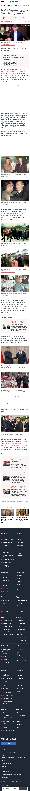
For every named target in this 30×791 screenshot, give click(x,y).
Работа (19, 539)
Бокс (18, 578)
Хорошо (23, 788)
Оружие (4, 659)
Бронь (19, 652)
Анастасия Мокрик (9, 17)
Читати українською (6, 21)
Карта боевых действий (6, 650)
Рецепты (19, 709)
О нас (3, 749)
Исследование (21, 611)
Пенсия (3, 709)
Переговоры (6, 656)
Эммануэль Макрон (5, 684)
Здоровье (19, 597)
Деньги (4, 577)
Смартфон (5, 611)
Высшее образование (21, 554)
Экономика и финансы (5, 573)
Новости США (6, 623)
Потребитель (21, 623)
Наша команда (6, 769)
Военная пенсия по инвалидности (8, 722)
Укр (28, 2)
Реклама (4, 760)
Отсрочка (20, 655)
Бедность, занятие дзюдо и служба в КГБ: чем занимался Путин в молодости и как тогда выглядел (19, 327)
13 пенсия (5, 713)
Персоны (4, 670)
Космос (4, 603)
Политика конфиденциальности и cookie (14, 752)
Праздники (19, 670)
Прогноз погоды (22, 561)
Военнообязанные (22, 657)
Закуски (19, 727)
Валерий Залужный (5, 689)
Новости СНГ (6, 629)
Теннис (19, 581)
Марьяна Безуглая (8, 701)
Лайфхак (19, 634)
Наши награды (6, 763)
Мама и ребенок (22, 600)
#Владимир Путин (22, 501)
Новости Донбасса (8, 559)
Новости (4, 533)
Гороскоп (20, 620)
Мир (2, 617)
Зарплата (20, 537)
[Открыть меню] (2, 2)
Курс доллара (6, 588)
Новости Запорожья (5, 551)
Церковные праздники (20, 674)
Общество (19, 533)
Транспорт (5, 580)
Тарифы (4, 585)
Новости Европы (7, 620)
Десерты (19, 721)
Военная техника (7, 665)
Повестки (20, 649)
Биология (5, 606)
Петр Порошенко (7, 695)
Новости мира (13, 459)
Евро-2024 (20, 587)
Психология (20, 608)
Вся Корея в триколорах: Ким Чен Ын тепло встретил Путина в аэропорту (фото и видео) (18, 479)
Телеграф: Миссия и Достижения (11, 774)
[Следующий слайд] (28, 5)
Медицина (20, 548)
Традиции (20, 682)
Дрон (4, 608)
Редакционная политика (9, 755)
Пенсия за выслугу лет (8, 731)
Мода (18, 626)
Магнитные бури (22, 637)
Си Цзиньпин (6, 681)
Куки (14, 788)
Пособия (19, 558)
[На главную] (15, 2)
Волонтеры (5, 662)
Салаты (19, 724)
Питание (19, 603)
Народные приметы (20, 679)
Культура (19, 632)
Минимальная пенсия (6, 726)
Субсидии (20, 545)
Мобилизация (20, 646)
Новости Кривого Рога (7, 556)
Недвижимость (6, 583)
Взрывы (4, 653)
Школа (19, 551)
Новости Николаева (5, 566)
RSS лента (5, 777)
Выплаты (20, 542)
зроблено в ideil (5, 785)
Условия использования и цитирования (13, 757)
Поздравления (21, 640)
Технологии (5, 600)
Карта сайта (5, 771)
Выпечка (19, 713)
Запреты (19, 685)
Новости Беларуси (8, 634)
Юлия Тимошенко (7, 698)
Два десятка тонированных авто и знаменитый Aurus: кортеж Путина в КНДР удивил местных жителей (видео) (18, 465)
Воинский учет (21, 660)
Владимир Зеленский (5, 674)
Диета (19, 606)
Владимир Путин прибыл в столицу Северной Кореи (13, 71)
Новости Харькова (8, 539)
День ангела (20, 688)
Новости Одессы (7, 545)
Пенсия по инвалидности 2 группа (7, 717)
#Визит (7, 503)
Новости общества (13, 322)
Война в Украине (6, 646)
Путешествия (21, 629)
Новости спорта (21, 572)
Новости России (13, 487)
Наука (3, 597)
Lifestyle (18, 617)
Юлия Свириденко (7, 704)
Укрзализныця (6, 591)
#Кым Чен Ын (15, 503)
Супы (18, 718)
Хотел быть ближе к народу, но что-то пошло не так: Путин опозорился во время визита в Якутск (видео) (19, 492)
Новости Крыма (7, 562)
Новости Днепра (7, 542)
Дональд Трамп (7, 678)
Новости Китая (6, 632)
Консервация (21, 715)
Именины (20, 691)
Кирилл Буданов (7, 692)
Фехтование (20, 590)
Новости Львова (7, 548)
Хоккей (19, 584)
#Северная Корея (10, 501)
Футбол (19, 575)
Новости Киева (6, 537)
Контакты (4, 766)
